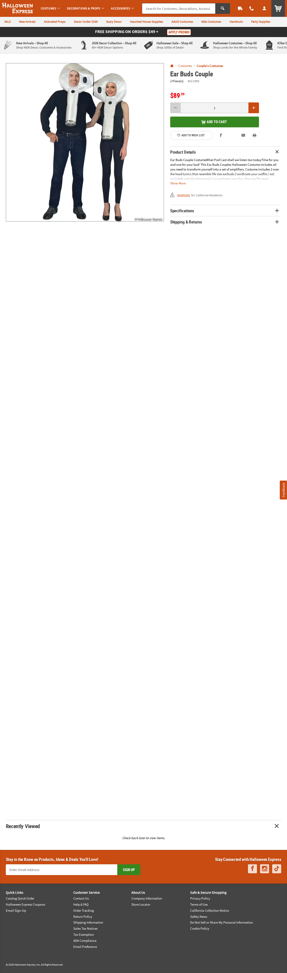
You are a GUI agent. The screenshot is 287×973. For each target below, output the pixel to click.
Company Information (146, 898)
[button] (85, 142)
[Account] (264, 8)
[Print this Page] (254, 135)
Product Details (183, 152)
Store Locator (140, 904)
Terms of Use (199, 904)
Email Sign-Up (16, 910)
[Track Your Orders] (240, 8)
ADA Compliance (84, 940)
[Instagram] (264, 868)
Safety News (198, 916)
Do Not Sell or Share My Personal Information (221, 922)
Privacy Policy (200, 898)
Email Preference (85, 946)
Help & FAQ (81, 904)
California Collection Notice (209, 910)
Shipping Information (88, 922)
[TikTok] (276, 868)
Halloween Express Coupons (25, 904)
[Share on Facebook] (221, 135)
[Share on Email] (243, 135)
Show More (178, 183)
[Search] (222, 8)
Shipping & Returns (186, 222)
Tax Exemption (83, 934)
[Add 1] (253, 107)
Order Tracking (83, 910)
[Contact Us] (251, 8)
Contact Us (81, 898)
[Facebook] (252, 868)
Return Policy (82, 916)
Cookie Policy (199, 928)
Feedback (283, 490)
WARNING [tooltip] (183, 195)
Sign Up (129, 869)
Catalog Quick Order (20, 898)
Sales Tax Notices (85, 928)
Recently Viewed (23, 826)
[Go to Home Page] (172, 66)
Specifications (182, 211)
